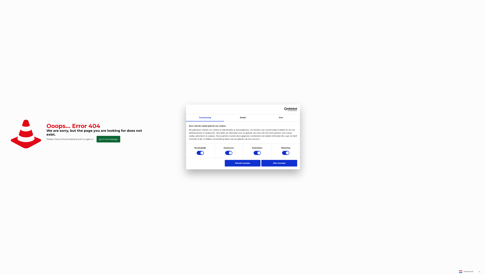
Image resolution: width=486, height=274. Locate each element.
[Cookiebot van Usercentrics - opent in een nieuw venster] (286, 109)
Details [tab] (243, 117)
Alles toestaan (279, 163)
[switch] (228, 153)
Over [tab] (281, 117)
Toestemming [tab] (205, 117)
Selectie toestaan (242, 163)
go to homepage (108, 139)
